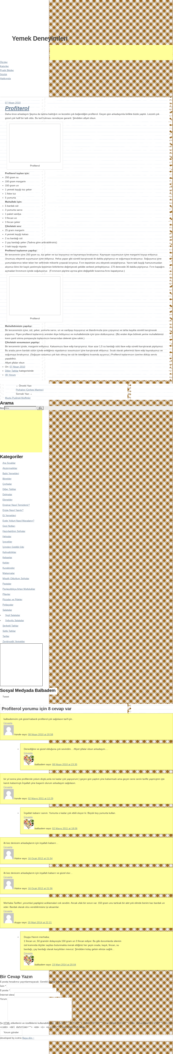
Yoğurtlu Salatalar (14, 620)
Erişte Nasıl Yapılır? (13, 510)
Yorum (3, 999)
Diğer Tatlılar (12, 370)
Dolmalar (7, 494)
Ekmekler (8, 499)
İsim (3, 986)
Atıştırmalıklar (10, 468)
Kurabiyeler (9, 568)
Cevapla (8, 723)
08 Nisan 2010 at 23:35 (64, 764)
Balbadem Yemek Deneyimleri (21, 17)
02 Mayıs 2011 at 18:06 (64, 828)
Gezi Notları (9, 526)
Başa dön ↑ (28, 1038)
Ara (2, 408)
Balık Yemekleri (11, 473)
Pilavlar (6, 594)
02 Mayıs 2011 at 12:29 (40, 798)
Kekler (6, 562)
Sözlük (3, 74)
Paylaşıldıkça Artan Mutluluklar (19, 589)
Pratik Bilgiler (7, 70)
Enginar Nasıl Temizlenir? (16, 505)
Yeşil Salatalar (12, 615)
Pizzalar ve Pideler (12, 599)
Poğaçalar (8, 604)
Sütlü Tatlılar (9, 631)
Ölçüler (4, 62)
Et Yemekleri (9, 515)
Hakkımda (5, 78)
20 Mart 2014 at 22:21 (40, 922)
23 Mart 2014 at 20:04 (64, 964)
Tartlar (6, 636)
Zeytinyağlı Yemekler (14, 641)
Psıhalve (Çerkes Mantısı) (30, 389)
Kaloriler (4, 66)
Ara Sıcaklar (9, 463)
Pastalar (7, 583)
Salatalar (7, 610)
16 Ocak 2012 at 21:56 (40, 888)
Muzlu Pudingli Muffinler (18, 397)
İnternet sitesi (7, 994)
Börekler (7, 478)
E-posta (5, 990)
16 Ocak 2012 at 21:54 (40, 858)
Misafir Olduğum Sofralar (16, 578)
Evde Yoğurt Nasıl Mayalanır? (18, 520)
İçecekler (7, 541)
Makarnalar (9, 573)
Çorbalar (7, 484)
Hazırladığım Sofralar (14, 531)
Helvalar (7, 536)
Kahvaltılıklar (9, 552)
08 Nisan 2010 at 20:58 (40, 734)
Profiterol (17, 108)
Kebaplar (7, 557)
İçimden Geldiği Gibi (13, 547)
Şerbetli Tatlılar (10, 625)
